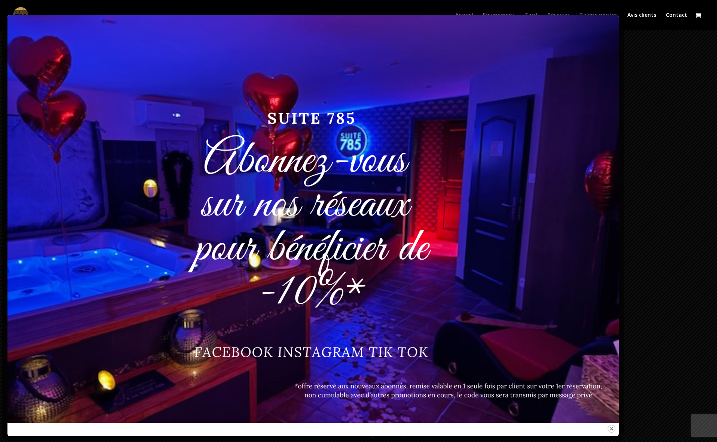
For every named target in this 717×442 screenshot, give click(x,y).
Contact (676, 15)
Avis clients (641, 15)
